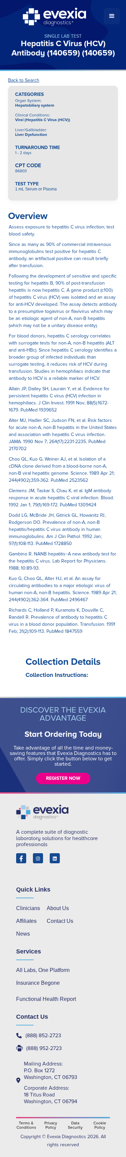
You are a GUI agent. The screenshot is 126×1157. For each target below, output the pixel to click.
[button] (112, 16)
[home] (55, 16)
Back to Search (23, 80)
